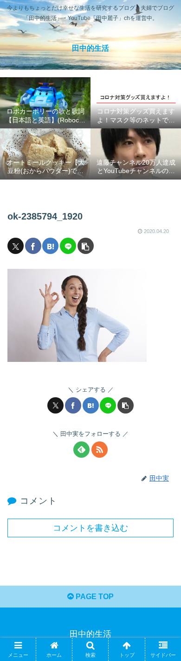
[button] (86, 246)
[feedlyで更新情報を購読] (81, 449)
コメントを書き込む (90, 528)
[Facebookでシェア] (33, 246)
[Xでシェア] (15, 246)
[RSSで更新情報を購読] (99, 449)
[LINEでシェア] (68, 246)
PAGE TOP (94, 597)
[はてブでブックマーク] (50, 246)
